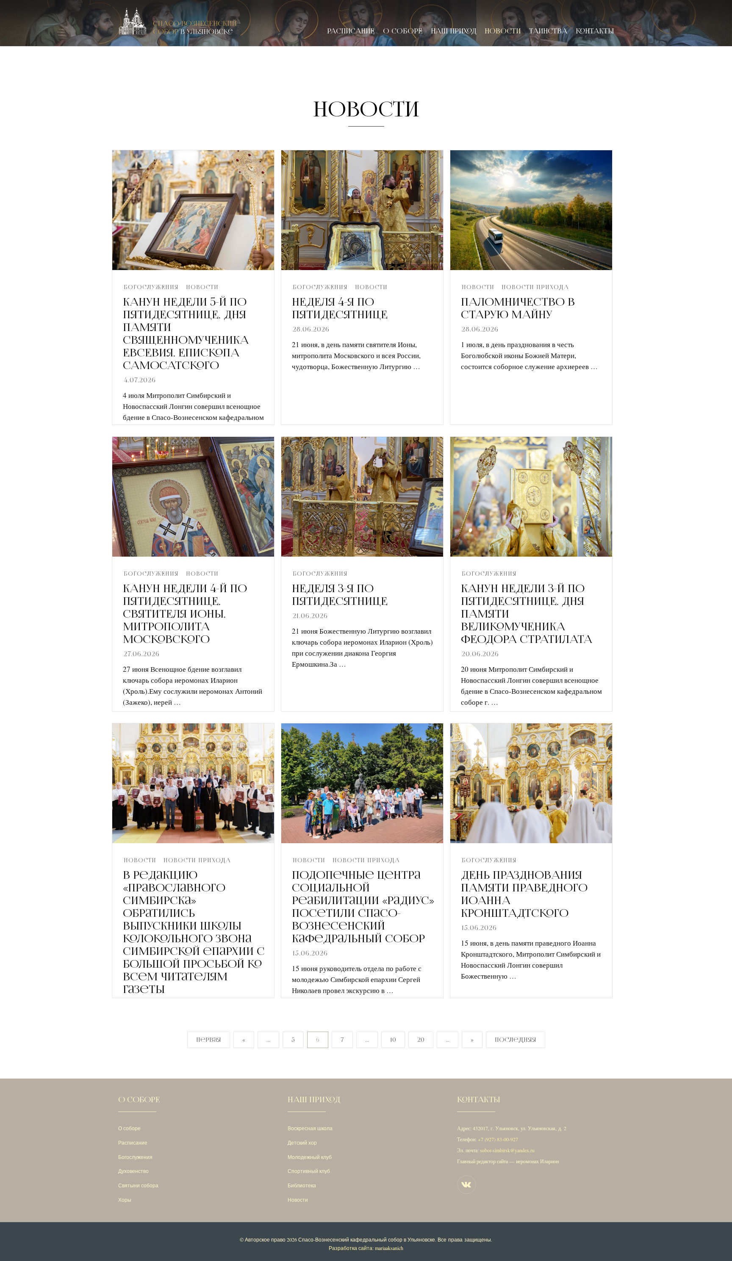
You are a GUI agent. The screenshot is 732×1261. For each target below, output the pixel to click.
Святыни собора (138, 1185)
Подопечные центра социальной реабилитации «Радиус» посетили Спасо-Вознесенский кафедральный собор (363, 907)
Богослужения (151, 287)
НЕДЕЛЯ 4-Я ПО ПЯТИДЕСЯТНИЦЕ (340, 308)
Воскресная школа (310, 1128)
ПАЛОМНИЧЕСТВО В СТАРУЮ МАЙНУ (518, 308)
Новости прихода (535, 287)
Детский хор (302, 1142)
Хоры (124, 1199)
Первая (208, 1039)
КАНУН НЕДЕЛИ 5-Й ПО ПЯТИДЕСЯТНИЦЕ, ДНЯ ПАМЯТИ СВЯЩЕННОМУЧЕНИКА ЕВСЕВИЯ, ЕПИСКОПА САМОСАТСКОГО (186, 333)
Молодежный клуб (310, 1156)
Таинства (548, 31)
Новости (503, 31)
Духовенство (133, 1170)
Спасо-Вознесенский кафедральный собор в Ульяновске (366, 1239)
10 (393, 1039)
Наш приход (453, 31)
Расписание (350, 31)
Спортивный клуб (309, 1170)
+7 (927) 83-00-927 (498, 1139)
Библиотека (302, 1185)
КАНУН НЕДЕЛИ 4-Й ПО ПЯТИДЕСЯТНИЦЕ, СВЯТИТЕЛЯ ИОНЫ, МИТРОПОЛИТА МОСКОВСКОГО (185, 614)
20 (420, 1039)
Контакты (595, 31)
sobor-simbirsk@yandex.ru (507, 1150)
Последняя (515, 1039)
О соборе (402, 31)
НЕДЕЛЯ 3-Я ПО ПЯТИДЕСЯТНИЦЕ (340, 594)
